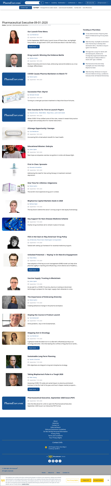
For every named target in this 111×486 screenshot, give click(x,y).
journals (9, 25)
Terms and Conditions (55, 436)
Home (4, 25)
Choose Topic (24, 7)
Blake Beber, (42, 113)
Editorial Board (55, 427)
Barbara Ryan (33, 204)
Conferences (71, 3)
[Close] (108, 480)
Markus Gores (34, 58)
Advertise (55, 423)
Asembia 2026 (77, 7)
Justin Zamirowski (60, 113)
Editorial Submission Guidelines (55, 429)
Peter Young (33, 377)
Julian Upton (33, 149)
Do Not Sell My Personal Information (55, 431)
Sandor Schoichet (35, 359)
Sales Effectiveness (87, 7)
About (55, 421)
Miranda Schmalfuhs (36, 167)
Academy (54, 3)
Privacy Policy (55, 434)
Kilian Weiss (33, 258)
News (46, 3)
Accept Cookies (98, 480)
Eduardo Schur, (34, 113)
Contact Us (55, 425)
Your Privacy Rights (55, 438)
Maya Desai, (50, 113)
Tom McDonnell (34, 318)
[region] (55, 480)
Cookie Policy (25, 484)
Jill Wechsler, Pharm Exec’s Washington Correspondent (45, 240)
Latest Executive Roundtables (66, 7)
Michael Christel (34, 95)
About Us (51, 472)
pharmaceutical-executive (20, 25)
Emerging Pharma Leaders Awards (48, 7)
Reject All (86, 480)
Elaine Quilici (33, 77)
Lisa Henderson (34, 35)
